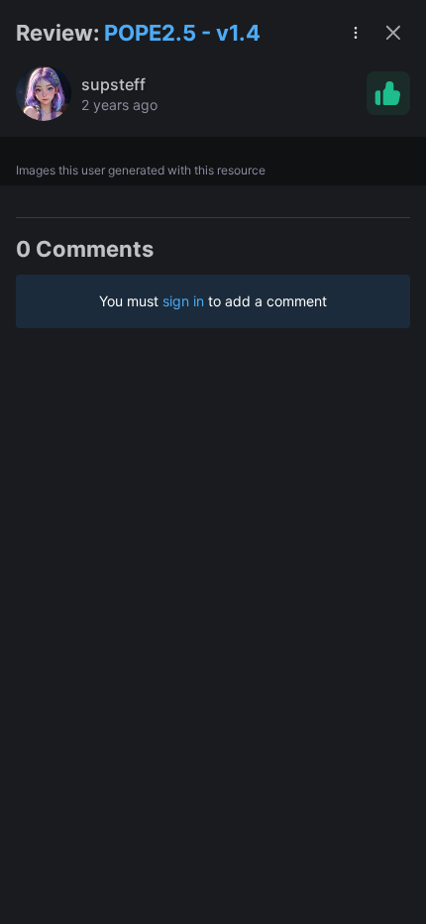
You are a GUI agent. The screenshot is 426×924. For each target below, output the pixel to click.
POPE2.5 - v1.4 (182, 33)
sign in (183, 300)
